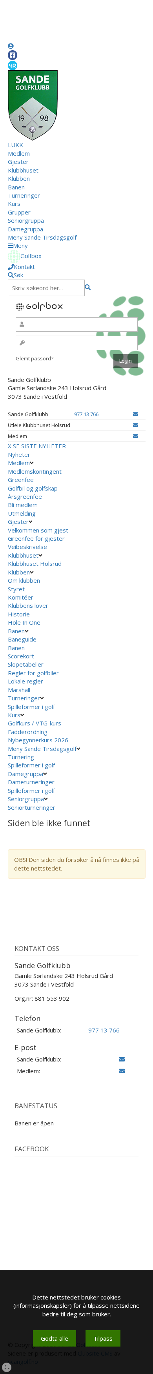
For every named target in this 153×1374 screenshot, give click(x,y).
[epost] (135, 414)
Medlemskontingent (35, 471)
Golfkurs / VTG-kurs (34, 723)
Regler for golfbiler (33, 673)
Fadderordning (27, 732)
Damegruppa (25, 229)
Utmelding (22, 513)
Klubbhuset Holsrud (35, 563)
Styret (16, 589)
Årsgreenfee (25, 496)
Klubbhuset (23, 170)
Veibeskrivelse (27, 547)
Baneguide (22, 639)
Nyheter (19, 454)
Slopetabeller (26, 664)
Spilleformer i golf (31, 707)
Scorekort (21, 656)
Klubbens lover (28, 605)
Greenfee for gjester (36, 538)
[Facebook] (12, 55)
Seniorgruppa (26, 220)
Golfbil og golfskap (33, 488)
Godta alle (54, 1338)
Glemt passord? (34, 358)
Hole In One (24, 622)
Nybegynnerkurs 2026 (38, 740)
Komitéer (20, 597)
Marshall (19, 690)
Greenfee (21, 479)
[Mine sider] (11, 46)
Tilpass (103, 1338)
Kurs (14, 203)
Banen (16, 187)
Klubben (19, 178)
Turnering (21, 757)
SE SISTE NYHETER (39, 446)
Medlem (19, 153)
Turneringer (24, 195)
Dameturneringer (31, 782)
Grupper (19, 212)
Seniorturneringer (31, 807)
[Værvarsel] (12, 65)
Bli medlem (23, 505)
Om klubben (24, 580)
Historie (19, 614)
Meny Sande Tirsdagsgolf (42, 237)
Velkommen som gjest (38, 530)
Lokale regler (25, 681)
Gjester (18, 161)
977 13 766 (86, 414)
